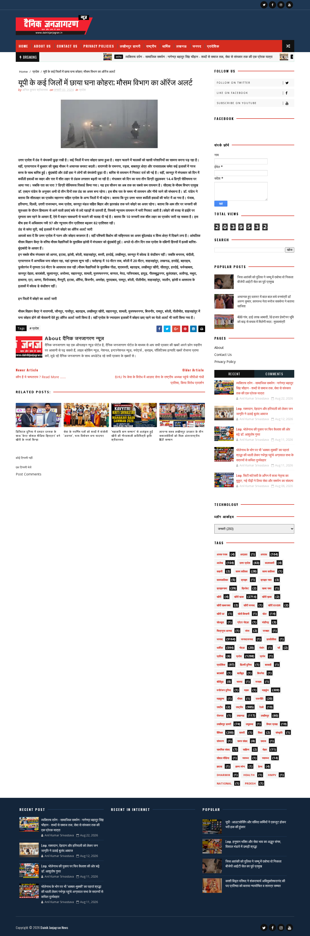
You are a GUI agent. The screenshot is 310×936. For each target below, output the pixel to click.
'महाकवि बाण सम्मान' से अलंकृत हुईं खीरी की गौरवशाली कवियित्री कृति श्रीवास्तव (132, 435)
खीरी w (221, 614)
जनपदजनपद (247, 639)
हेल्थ (260, 766)
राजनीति (259, 698)
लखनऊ (181, 45)
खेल (264, 614)
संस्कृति (279, 732)
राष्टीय (220, 707)
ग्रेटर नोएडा (243, 622)
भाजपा (239, 681)
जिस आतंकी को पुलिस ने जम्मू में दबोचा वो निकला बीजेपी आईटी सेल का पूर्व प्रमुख (265, 279)
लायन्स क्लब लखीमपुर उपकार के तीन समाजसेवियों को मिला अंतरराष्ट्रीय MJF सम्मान (181, 435)
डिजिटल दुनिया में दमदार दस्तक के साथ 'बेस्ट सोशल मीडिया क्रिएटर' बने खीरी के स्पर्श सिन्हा (38, 435)
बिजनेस (260, 673)
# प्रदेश (34, 328)
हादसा (219, 766)
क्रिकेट (245, 588)
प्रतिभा (220, 656)
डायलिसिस (271, 639)
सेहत (265, 749)
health (249, 775)
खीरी (219, 597)
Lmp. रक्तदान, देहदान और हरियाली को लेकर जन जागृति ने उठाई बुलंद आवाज (264, 411)
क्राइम (244, 580)
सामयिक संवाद (223, 749)
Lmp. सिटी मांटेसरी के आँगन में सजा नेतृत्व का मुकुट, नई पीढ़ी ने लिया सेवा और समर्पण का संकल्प (264, 478)
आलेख (103, 56)
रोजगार (220, 715)
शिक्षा (260, 732)
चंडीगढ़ (265, 622)
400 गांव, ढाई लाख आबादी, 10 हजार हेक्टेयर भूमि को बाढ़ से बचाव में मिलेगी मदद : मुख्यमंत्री (265, 319)
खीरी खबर (281, 56)
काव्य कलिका (242, 571)
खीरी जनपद (249, 605)
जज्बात (266, 630)
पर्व (279, 647)
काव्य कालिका (268, 571)
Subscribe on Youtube (237, 103)
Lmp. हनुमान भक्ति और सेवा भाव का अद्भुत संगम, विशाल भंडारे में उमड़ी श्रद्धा (253, 844)
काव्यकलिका (222, 580)
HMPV (272, 775)
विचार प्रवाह (272, 724)
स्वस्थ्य (245, 758)
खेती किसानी (243, 614)
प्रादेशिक (213, 45)
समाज (263, 741)
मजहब (258, 681)
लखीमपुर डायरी (130, 45)
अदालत (243, 554)
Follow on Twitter (233, 82)
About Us (42, 45)
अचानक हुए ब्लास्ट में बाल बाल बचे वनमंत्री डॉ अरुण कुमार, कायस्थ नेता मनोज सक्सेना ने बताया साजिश (265, 301)
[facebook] (272, 4)
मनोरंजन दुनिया (224, 690)
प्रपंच (262, 656)
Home (23, 45)
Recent (234, 373)
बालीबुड (240, 673)
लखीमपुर (265, 715)
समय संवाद (242, 741)
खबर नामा (266, 588)
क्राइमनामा (222, 588)
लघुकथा (249, 724)
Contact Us (67, 45)
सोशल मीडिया (223, 758)
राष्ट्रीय (151, 45)
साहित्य (246, 749)
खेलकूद (220, 622)
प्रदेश (35, 71)
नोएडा (242, 647)
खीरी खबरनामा (223, 605)
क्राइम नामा (266, 580)
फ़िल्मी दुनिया (246, 664)
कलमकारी (269, 563)
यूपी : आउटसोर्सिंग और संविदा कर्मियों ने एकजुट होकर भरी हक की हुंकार (255, 824)
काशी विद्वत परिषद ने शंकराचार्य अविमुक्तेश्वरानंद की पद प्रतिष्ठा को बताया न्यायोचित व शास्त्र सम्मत (255, 883)
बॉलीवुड (220, 681)
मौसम (239, 698)
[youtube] (289, 4)
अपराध (264, 554)
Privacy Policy (225, 361)
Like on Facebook (232, 93)
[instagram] (281, 4)
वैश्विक (220, 732)
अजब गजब (222, 554)
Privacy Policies (98, 45)
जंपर (247, 630)
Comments (274, 373)
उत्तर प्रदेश (245, 563)
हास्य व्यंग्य (240, 766)
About (219, 347)
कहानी (219, 571)
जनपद (197, 45)
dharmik (223, 775)
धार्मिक (166, 45)
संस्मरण (220, 741)
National (224, 783)
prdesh (250, 783)
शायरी (242, 732)
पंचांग (261, 647)
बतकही (268, 664)
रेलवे (261, 707)
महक (246, 690)
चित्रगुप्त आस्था (224, 630)
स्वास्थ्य (265, 758)
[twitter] (264, 4)
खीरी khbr (274, 605)
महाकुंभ (265, 690)
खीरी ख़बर (267, 597)
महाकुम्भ (220, 698)
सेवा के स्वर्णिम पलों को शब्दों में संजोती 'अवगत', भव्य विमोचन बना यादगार (86, 433)
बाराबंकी (220, 673)
